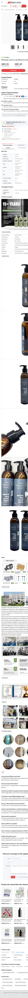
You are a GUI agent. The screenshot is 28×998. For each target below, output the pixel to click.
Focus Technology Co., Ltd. (17, 992)
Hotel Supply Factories (7, 979)
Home (2, 9)
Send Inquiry (13, 70)
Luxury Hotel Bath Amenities (8, 972)
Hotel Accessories (17, 959)
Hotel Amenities (19, 9)
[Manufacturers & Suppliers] (14, 2)
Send (13, 877)
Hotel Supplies (18, 979)
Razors (15, 957)
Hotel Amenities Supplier (7, 982)
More (2, 988)
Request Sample (24, 73)
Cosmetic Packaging (5, 957)
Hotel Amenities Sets (18, 955)
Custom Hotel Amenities (20, 982)
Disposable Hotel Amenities (20, 985)
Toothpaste (3, 955)
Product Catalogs (20, 952)
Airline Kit (3, 959)
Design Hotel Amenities (7, 985)
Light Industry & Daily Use (9, 9)
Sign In (3, 139)
